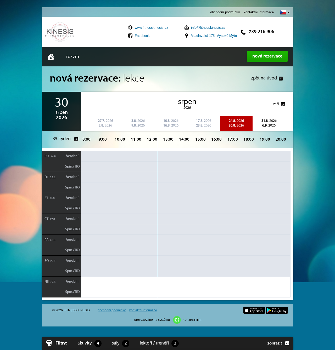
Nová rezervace (267, 56)
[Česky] (285, 12)
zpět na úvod (264, 78)
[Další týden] (76, 139)
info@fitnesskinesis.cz (208, 28)
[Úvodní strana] (60, 41)
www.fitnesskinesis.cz (151, 28)
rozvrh (72, 56)
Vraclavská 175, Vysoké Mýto (214, 36)
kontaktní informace (259, 12)
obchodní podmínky (225, 12)
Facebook (142, 36)
